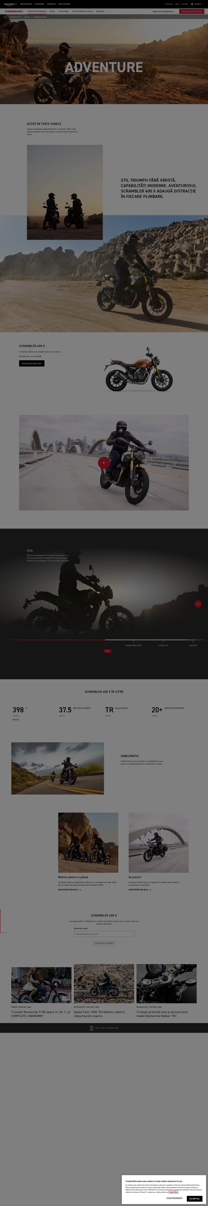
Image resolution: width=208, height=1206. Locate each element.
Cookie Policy (173, 1192)
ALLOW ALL (194, 1199)
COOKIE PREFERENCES (174, 1198)
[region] (164, 1189)
